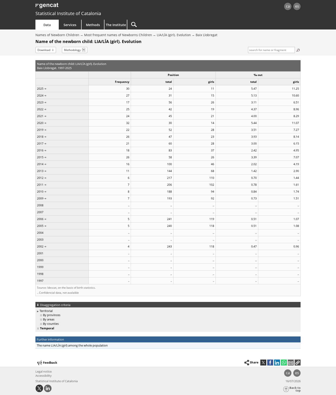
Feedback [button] (50, 362)
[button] (298, 362)
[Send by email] (291, 362)
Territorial (46, 311)
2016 (40, 150)
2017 (40, 143)
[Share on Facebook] (270, 362)
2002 (40, 246)
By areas (48, 319)
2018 (40, 137)
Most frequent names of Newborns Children (118, 35)
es (297, 6)
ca (288, 6)
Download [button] (43, 50)
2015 (40, 157)
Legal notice (43, 371)
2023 (40, 102)
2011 (40, 185)
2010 (40, 191)
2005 (40, 226)
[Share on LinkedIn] (277, 362)
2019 (40, 130)
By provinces (51, 315)
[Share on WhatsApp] (284, 362)
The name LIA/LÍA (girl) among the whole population (72, 345)
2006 (40, 219)
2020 (40, 123)
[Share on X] (263, 362)
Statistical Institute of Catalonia (68, 13)
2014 (40, 164)
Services (70, 25)
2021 (40, 116)
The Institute (116, 25)
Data (47, 25)
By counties (51, 324)
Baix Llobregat (206, 35)
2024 (40, 95)
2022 (40, 109)
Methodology (72, 50)
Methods (93, 25)
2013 (40, 171)
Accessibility (43, 376)
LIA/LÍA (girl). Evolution (174, 35)
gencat (88, 7)
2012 (40, 178)
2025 (40, 89)
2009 (40, 198)
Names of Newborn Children (57, 35)
